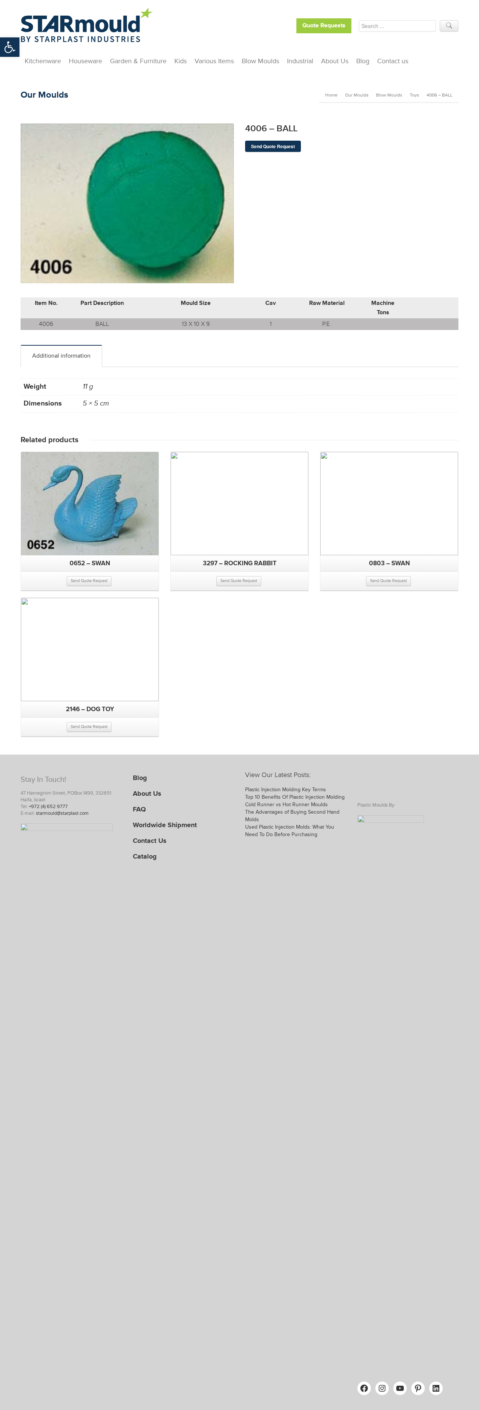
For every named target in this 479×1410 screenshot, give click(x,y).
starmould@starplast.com (62, 813)
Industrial (300, 61)
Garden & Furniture (138, 61)
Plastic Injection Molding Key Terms (285, 789)
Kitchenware (43, 61)
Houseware (85, 61)
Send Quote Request (273, 146)
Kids (180, 61)
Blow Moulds (260, 61)
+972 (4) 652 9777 (48, 807)
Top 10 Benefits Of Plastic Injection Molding (295, 797)
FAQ (139, 809)
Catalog (145, 856)
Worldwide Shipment (165, 825)
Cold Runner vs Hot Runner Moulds (286, 804)
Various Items (214, 61)
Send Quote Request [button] (89, 580)
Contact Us (150, 840)
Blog (362, 61)
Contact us (392, 61)
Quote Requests (323, 25)
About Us (334, 61)
